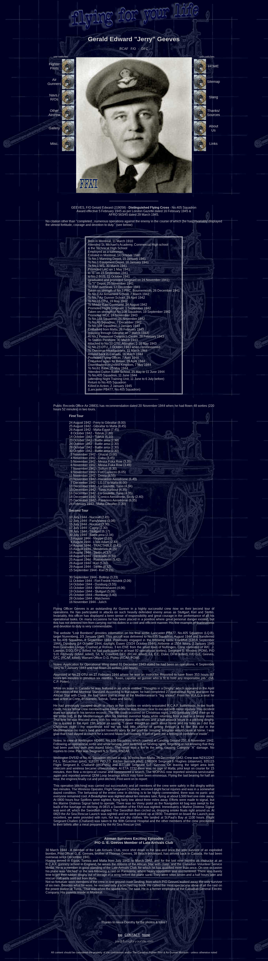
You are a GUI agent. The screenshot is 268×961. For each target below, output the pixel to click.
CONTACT (132, 935)
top (120, 935)
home (146, 935)
